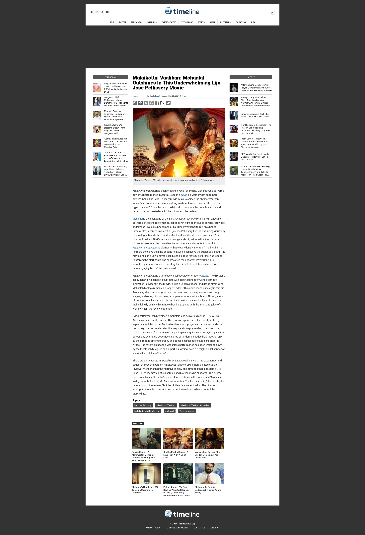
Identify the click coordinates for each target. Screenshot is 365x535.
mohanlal (169, 411)
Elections (225, 22)
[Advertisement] (182, 47)
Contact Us (199, 527)
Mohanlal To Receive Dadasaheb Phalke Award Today (208, 490)
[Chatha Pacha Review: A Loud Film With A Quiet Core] (178, 439)
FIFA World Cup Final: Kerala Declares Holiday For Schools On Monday (255, 157)
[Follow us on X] (102, 12)
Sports (201, 22)
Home (112, 22)
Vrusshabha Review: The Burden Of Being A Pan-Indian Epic (207, 455)
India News (136, 22)
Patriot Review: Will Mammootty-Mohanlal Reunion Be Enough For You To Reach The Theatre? (144, 456)
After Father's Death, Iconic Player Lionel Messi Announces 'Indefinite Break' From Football (256, 87)
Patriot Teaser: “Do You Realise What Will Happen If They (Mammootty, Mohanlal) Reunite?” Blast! (176, 491)
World (212, 22)
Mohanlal (138, 218)
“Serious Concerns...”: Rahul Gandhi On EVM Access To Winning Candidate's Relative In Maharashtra (115, 156)
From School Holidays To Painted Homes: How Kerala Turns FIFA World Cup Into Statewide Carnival (254, 142)
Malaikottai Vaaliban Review (147, 411)
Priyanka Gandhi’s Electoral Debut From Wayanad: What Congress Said (114, 129)
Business (152, 22)
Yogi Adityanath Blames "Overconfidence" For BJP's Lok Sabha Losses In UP (115, 87)
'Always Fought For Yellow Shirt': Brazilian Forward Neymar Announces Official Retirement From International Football (256, 101)
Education (241, 22)
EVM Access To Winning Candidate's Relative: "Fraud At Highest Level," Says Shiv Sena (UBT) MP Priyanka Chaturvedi (115, 170)
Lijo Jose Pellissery (142, 405)
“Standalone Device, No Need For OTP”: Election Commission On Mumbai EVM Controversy (115, 142)
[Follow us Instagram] (97, 12)
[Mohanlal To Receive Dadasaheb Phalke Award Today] (209, 474)
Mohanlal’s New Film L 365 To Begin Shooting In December (145, 490)
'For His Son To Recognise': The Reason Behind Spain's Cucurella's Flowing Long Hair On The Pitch (256, 129)
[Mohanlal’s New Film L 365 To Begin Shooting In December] (146, 474)
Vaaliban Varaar (187, 411)
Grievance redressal (177, 527)
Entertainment (169, 22)
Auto (253, 22)
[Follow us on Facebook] (92, 12)
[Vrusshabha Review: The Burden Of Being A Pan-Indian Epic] (209, 439)
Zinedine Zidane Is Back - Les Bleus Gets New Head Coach (255, 115)
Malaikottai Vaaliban (166, 405)
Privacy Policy (154, 527)
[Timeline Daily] (182, 10)
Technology (187, 22)
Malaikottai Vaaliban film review (195, 405)
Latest (122, 22)
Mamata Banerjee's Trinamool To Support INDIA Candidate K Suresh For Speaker (114, 115)
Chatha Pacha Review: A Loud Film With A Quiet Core (175, 455)
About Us (215, 527)
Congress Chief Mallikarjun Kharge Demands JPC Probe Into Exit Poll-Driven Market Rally (116, 101)
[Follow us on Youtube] (107, 12)
